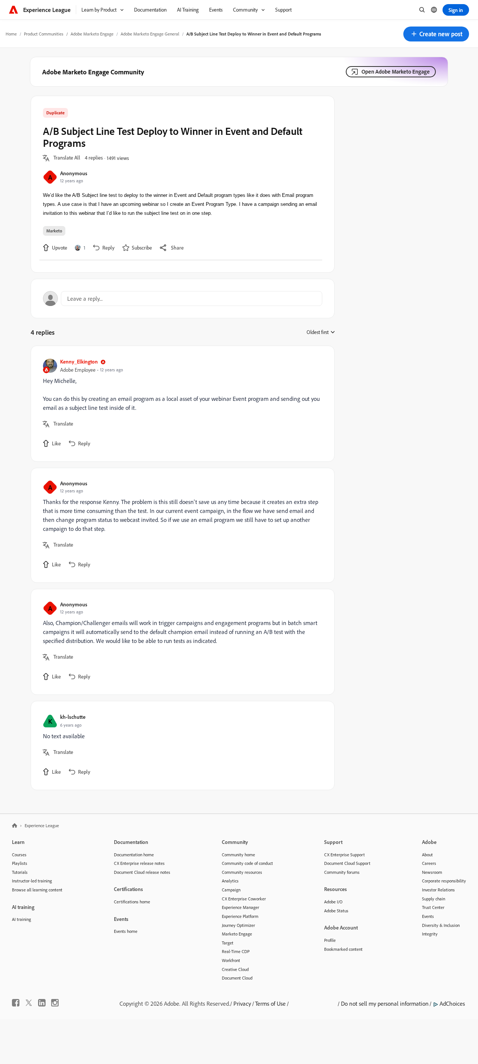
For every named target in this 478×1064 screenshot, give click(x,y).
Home (11, 34)
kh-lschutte (73, 717)
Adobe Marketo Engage (92, 34)
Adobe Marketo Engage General (150, 34)
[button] (436, 34)
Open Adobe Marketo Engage (395, 71)
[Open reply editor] (182, 298)
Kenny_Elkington (79, 361)
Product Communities (43, 34)
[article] (180, 403)
